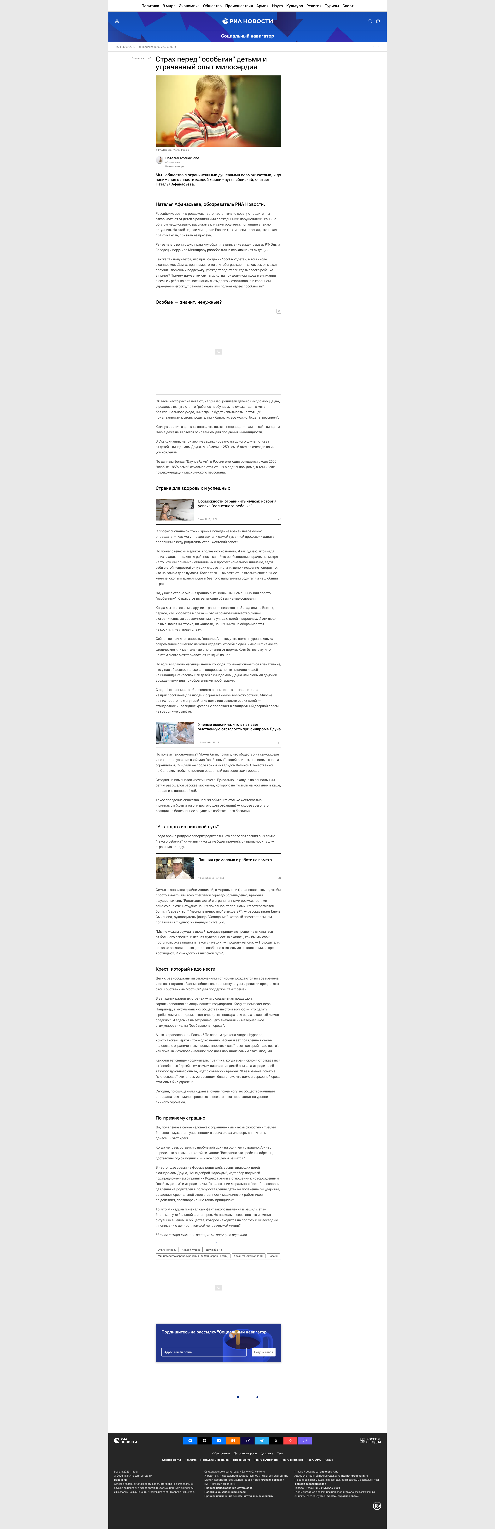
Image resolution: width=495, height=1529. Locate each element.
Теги (280, 1453)
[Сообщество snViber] (305, 1440)
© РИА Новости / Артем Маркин (172, 150)
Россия (273, 1255)
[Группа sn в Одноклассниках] (233, 1440)
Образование (221, 1453)
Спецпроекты (171, 1459)
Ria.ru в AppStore (266, 1459)
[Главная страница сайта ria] (247, 21)
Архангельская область (248, 1255)
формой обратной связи (310, 1483)
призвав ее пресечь (195, 235)
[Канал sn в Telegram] (262, 1440)
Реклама (190, 1459)
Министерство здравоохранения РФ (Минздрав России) (193, 1255)
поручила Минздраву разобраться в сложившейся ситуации (220, 250)
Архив (329, 1459)
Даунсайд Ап (214, 1249)
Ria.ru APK (314, 1459)
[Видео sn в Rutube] (247, 1440)
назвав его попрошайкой (176, 791)
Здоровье (267, 1453)
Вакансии (120, 1479)
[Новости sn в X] (276, 1440)
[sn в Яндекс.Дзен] (205, 1440)
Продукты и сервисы (214, 1459)
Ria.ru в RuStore (292, 1459)
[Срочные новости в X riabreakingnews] (290, 1440)
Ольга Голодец (167, 1249)
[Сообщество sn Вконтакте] (219, 1440)
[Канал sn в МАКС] (190, 1440)
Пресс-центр (242, 1459)
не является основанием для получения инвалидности (218, 432)
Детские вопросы (245, 1453)
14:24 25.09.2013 (125, 46)
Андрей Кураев (191, 1249)
